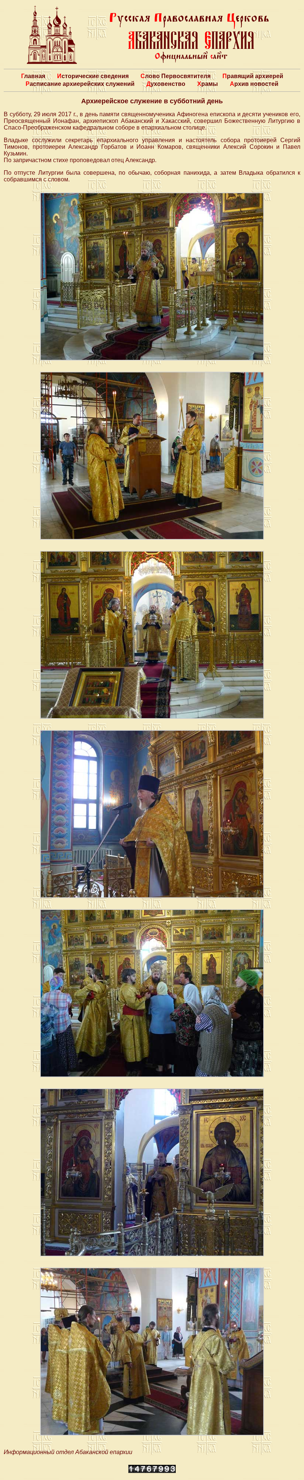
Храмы (207, 84)
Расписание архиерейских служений (80, 84)
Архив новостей (254, 84)
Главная (33, 76)
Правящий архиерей (252, 76)
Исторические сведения (93, 76)
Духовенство (165, 84)
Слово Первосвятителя (176, 76)
